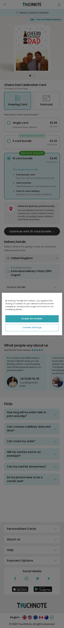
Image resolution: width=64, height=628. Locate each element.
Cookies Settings (32, 327)
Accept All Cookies (32, 318)
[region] (32, 314)
